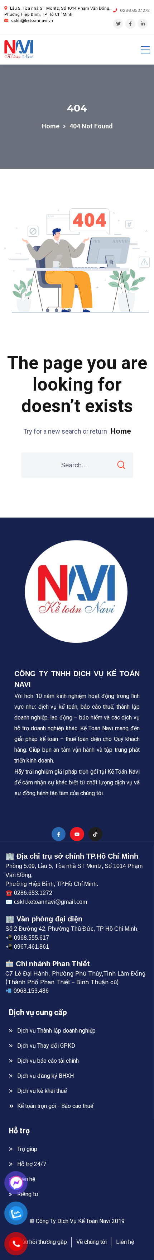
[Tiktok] (95, 834)
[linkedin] (143, 24)
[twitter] (118, 24)
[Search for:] (77, 465)
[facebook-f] (130, 24)
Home (121, 431)
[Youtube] (77, 834)
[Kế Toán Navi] (18, 49)
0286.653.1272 (135, 10)
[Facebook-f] (59, 834)
